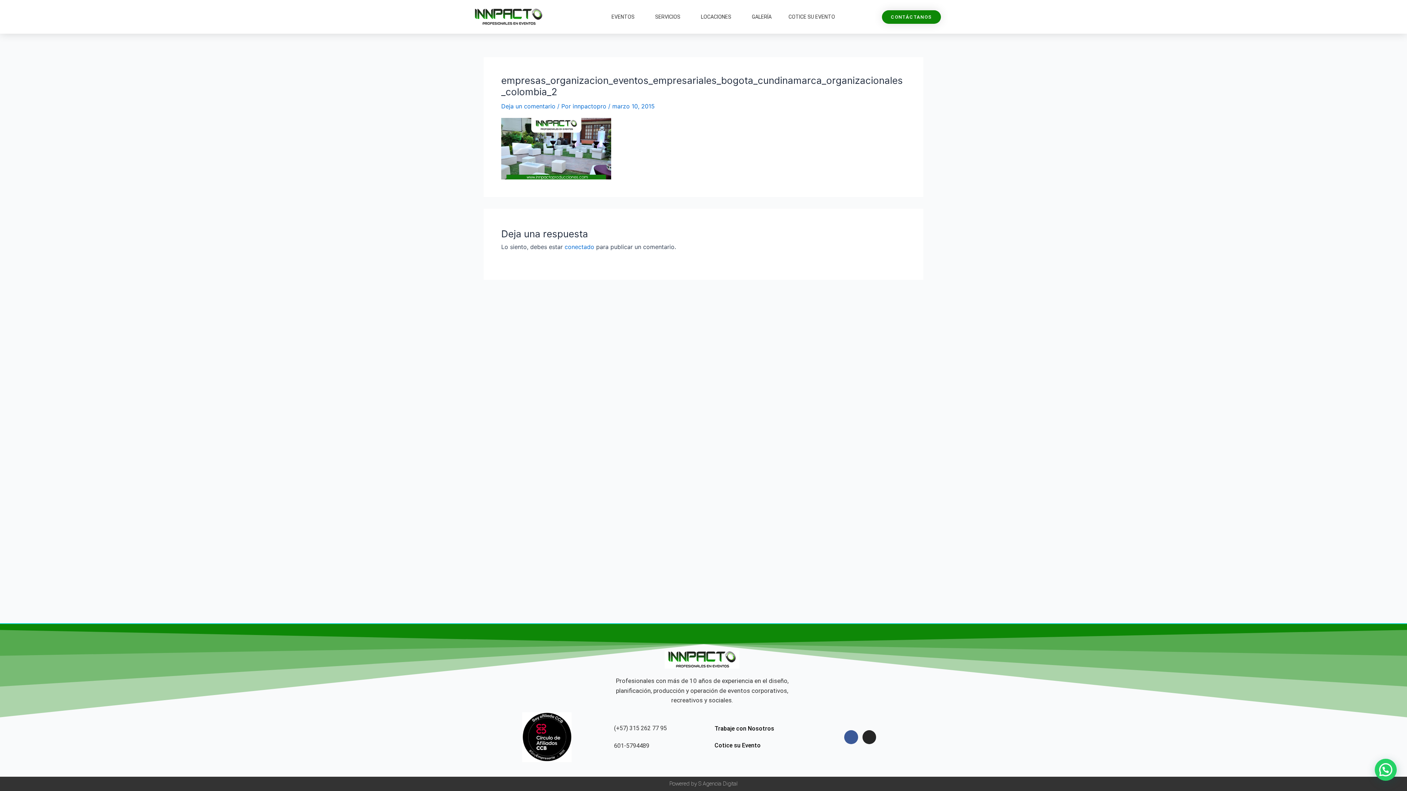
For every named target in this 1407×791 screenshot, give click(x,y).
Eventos (623, 17)
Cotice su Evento (812, 17)
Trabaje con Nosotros (744, 728)
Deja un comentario (528, 106)
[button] (1386, 770)
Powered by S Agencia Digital (703, 783)
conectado (579, 246)
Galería (762, 17)
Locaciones (716, 17)
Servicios (667, 17)
